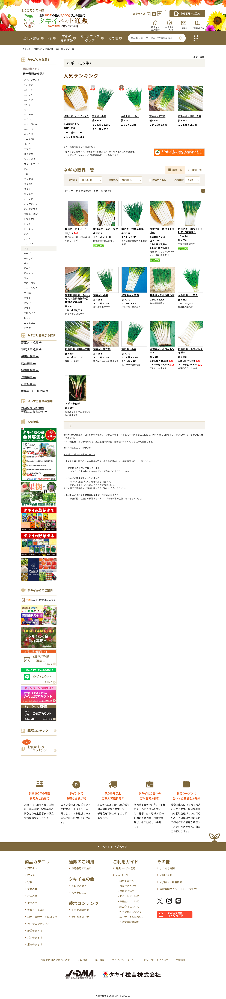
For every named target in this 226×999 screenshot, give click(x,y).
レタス (27, 318)
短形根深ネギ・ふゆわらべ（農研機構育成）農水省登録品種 (77, 298)
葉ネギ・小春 (99, 116)
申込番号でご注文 (81, 868)
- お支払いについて (128, 901)
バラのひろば (34, 937)
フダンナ (28, 278)
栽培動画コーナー (81, 917)
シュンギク (29, 159)
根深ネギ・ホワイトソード (162, 350)
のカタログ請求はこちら (40, 599)
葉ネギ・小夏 (100, 295)
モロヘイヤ (29, 313)
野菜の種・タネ (31, 68)
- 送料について (126, 891)
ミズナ (27, 298)
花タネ (31, 875)
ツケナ (27, 327)
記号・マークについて (156, 960)
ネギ (26, 248)
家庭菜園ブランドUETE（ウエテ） (179, 889)
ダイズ (27, 189)
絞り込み (113, 180)
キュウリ (28, 134)
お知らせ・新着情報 (171, 882)
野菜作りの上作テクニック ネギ (84, 467)
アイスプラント (32, 79)
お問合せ (183, 28)
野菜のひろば (34, 930)
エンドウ (28, 99)
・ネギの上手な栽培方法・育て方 (79, 454)
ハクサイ (28, 258)
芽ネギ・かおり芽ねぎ (162, 295)
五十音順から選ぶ (34, 74)
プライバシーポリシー (124, 960)
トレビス (28, 228)
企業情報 (181, 960)
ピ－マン (28, 273)
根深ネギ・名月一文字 (105, 229)
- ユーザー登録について (131, 917)
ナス (26, 233)
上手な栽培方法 (80, 910)
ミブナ (27, 308)
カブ (26, 109)
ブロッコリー (31, 283)
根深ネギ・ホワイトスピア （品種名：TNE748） (190, 232)
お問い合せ (166, 875)
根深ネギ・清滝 (130, 295)
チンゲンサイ (31, 208)
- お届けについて (127, 886)
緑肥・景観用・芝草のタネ (42, 917)
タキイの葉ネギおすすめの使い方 (84, 478)
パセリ (27, 263)
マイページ (122, 875)
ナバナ (27, 238)
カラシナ (28, 119)
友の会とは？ (79, 885)
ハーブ (27, 253)
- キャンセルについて (130, 911)
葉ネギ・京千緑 (157, 116)
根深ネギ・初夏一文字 (189, 116)
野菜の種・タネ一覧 (54, 49)
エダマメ (28, 89)
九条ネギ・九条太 (130, 116)
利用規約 (82, 960)
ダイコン (28, 184)
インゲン (28, 84)
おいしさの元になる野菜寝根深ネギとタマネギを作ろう (92, 495)
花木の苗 (32, 896)
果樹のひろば (34, 944)
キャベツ (28, 129)
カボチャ (28, 114)
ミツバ (27, 303)
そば (26, 174)
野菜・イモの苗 (36, 909)
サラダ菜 (28, 154)
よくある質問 (167, 868)
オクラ (27, 104)
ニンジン (28, 243)
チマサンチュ (31, 203)
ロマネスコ (29, 322)
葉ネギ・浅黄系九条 (132, 229)
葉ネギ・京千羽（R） (77, 229)
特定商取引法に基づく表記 (55, 960)
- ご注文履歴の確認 (128, 922)
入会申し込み (79, 892)
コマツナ (28, 149)
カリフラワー (31, 124)
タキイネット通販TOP (32, 49)
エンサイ (28, 94)
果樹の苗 (32, 903)
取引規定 (100, 960)
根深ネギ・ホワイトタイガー (190, 350)
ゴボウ (27, 144)
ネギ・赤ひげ (72, 403)
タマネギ (28, 193)
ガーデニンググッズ (38, 923)
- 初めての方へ (126, 881)
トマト (27, 223)
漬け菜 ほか (31, 213)
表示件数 (179, 180)
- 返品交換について (128, 906)
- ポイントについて (128, 896)
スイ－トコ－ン (32, 164)
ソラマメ (28, 179)
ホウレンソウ (31, 288)
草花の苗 (32, 889)
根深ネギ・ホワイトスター (76, 118)
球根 (29, 882)
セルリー (28, 169)
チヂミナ (28, 198)
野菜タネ (32, 868)
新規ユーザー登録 (125, 868)
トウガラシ (29, 218)
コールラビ (29, 139)
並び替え (73, 180)
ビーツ (27, 268)
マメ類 (27, 293)
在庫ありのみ (159, 180)
